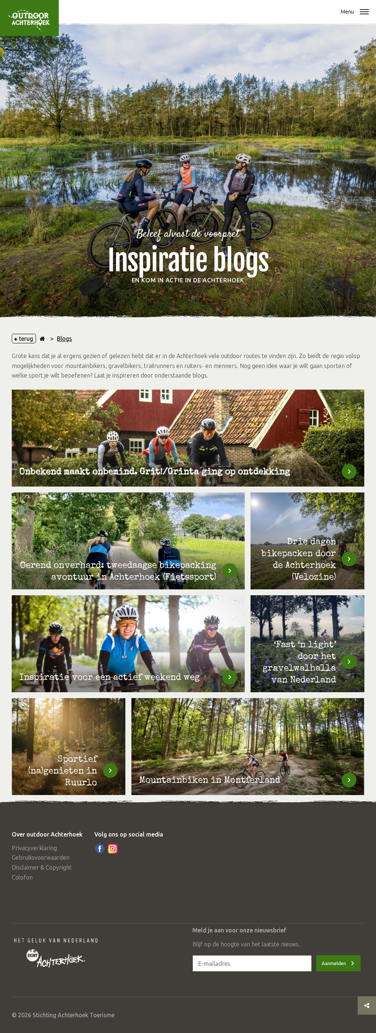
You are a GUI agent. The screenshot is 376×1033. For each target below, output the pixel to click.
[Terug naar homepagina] (42, 338)
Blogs (64, 338)
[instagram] (112, 848)
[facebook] (99, 848)
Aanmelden (334, 963)
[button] (364, 12)
